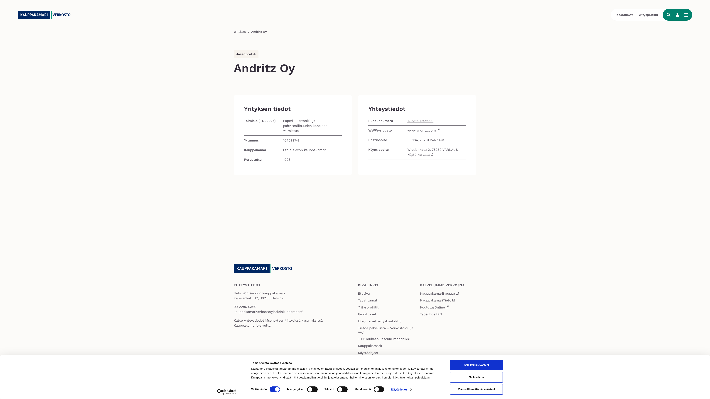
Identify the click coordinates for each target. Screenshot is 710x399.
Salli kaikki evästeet (476, 364)
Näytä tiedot (399, 389)
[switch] (312, 389)
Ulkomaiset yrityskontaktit (379, 321)
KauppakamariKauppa (439, 293)
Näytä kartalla (418, 154)
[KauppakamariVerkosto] (45, 15)
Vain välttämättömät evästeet (476, 389)
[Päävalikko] (686, 14)
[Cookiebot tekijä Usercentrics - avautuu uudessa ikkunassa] (226, 392)
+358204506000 (420, 121)
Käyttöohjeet (368, 353)
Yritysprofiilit (648, 15)
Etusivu (364, 293)
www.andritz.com (421, 130)
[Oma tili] (677, 14)
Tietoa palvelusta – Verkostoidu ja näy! (385, 330)
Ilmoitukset (367, 314)
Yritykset (240, 31)
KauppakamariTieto (438, 300)
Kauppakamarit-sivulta (252, 325)
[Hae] (668, 14)
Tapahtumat (624, 15)
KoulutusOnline (434, 307)
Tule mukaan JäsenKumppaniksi (384, 339)
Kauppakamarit (370, 346)
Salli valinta (476, 377)
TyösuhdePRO (431, 314)
